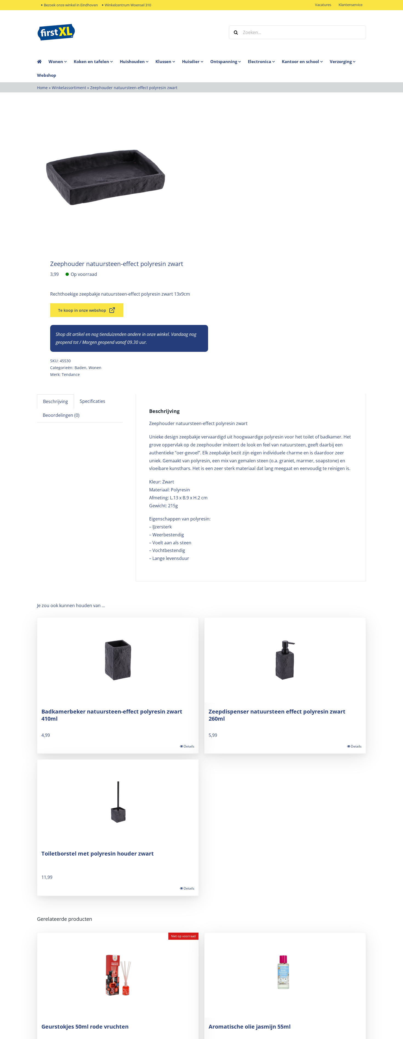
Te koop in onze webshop (82, 310)
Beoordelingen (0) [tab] (61, 415)
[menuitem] (61, 61)
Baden (80, 367)
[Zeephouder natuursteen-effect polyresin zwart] (116, 177)
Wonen (95, 367)
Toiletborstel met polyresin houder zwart (97, 853)
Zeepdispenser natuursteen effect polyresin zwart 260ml (277, 715)
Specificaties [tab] (92, 401)
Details (189, 746)
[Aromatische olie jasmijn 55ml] (285, 975)
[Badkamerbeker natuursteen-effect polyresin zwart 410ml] (117, 660)
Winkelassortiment (69, 87)
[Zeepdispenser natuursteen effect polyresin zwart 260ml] (285, 660)
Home (42, 87)
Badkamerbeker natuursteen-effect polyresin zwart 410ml (111, 715)
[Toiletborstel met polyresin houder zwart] (117, 802)
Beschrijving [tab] (55, 401)
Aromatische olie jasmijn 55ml (250, 1026)
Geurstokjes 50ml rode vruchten (85, 1026)
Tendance (71, 374)
